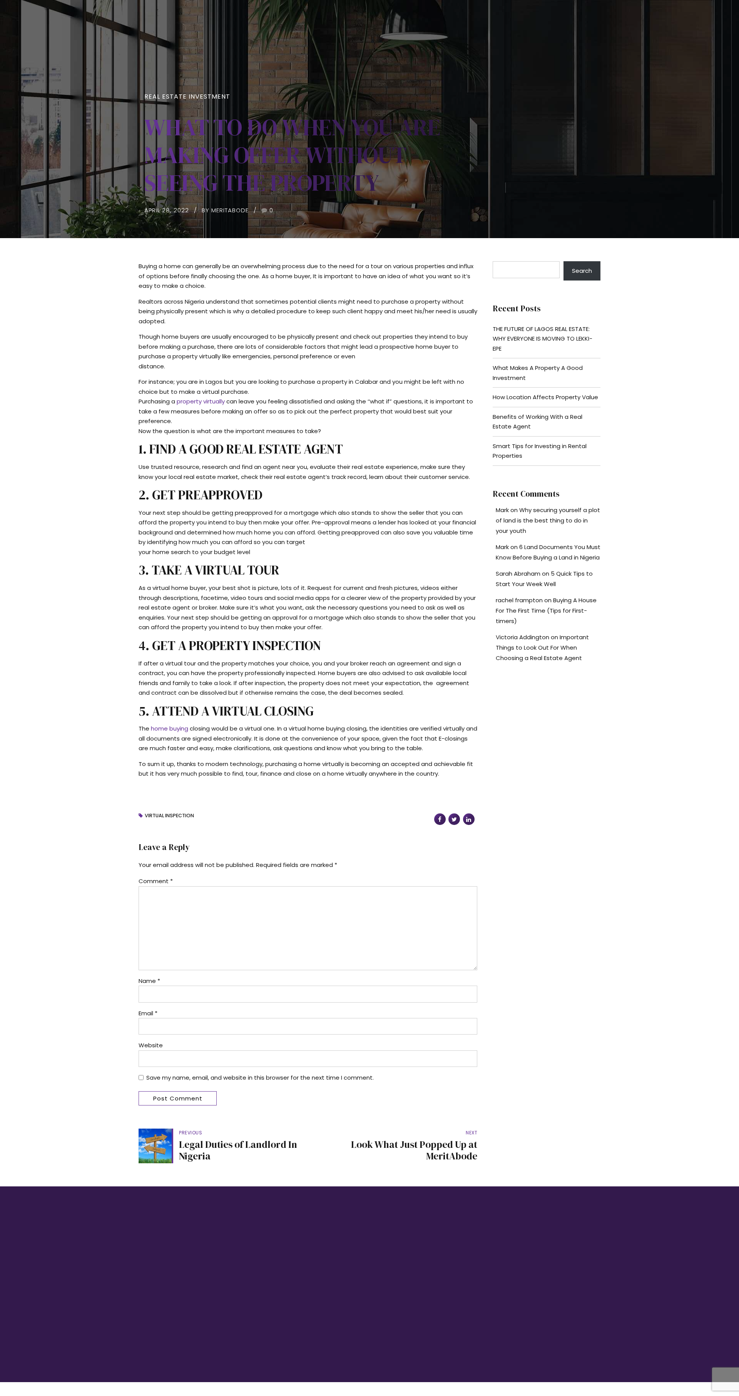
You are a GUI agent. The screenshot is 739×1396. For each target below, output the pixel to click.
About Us (267, 1275)
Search (582, 271)
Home (263, 1261)
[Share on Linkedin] (469, 819)
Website (151, 1045)
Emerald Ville (392, 1304)
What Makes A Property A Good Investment (538, 373)
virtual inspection (169, 815)
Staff (262, 1333)
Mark (502, 510)
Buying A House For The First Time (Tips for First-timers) (546, 610)
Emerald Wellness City (402, 1261)
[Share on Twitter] (454, 819)
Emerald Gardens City (402, 1290)
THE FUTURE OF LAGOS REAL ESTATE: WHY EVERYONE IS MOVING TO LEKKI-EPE (542, 339)
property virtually (201, 401)
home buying (169, 728)
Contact (266, 1304)
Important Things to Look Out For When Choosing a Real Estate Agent (542, 647)
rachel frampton (519, 600)
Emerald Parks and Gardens (410, 1275)
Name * (149, 981)
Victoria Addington (522, 637)
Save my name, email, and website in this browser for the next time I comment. (260, 1077)
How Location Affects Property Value (545, 397)
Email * (148, 1013)
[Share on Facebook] (440, 819)
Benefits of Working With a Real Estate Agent (537, 422)
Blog (262, 1290)
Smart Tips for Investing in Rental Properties (540, 451)
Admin (264, 1318)
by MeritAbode (225, 210)
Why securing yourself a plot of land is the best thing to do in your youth (548, 520)
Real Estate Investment (187, 96)
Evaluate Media (549, 1343)
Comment (156, 881)
